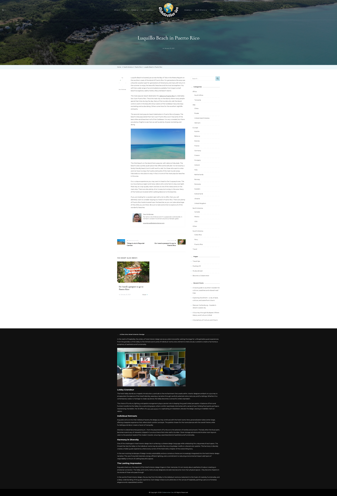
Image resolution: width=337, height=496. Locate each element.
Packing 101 (197, 266)
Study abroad (197, 271)
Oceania (187, 10)
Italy (196, 170)
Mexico (196, 216)
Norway (197, 179)
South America (200, 10)
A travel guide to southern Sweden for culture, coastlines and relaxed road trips (206, 290)
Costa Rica (198, 235)
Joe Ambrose (122, 89)
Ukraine (197, 198)
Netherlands (198, 174)
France (196, 146)
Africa (116, 10)
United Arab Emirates (201, 118)
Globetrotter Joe (168, 492)
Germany (197, 150)
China (196, 108)
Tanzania (197, 100)
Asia (124, 10)
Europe (133, 10)
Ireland (197, 165)
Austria (196, 131)
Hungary (197, 160)
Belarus (197, 136)
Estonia (197, 141)
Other (213, 10)
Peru (196, 239)
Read (144, 294)
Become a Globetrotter (201, 275)
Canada (197, 212)
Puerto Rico (198, 244)
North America (147, 10)
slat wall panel (153, 409)
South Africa (198, 95)
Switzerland (198, 194)
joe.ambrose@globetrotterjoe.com (153, 223)
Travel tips (196, 261)
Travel (221, 10)
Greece (197, 155)
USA (195, 221)
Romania (197, 184)
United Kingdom (200, 203)
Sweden (197, 189)
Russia (196, 113)
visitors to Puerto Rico (167, 96)
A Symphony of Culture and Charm (205, 320)
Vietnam (197, 123)
